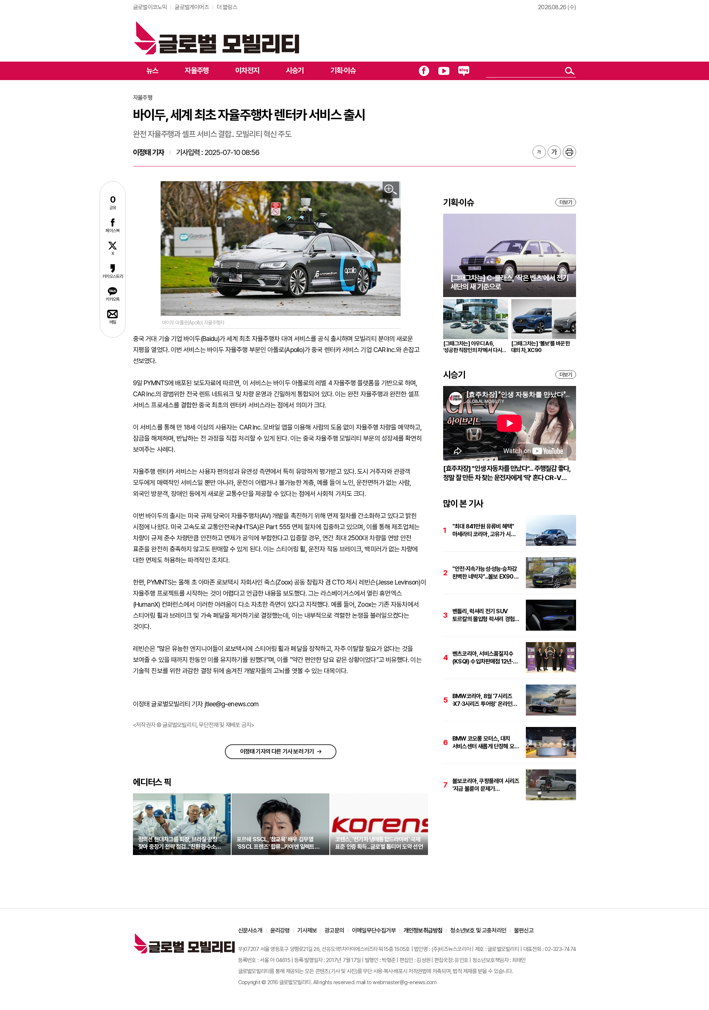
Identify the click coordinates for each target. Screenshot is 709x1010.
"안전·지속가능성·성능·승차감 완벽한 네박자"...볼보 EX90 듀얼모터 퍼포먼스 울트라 (484, 572)
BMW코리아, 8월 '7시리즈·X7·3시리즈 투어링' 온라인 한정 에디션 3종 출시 (482, 700)
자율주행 (197, 70)
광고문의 (334, 930)
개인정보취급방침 (423, 930)
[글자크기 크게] (554, 152)
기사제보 (307, 930)
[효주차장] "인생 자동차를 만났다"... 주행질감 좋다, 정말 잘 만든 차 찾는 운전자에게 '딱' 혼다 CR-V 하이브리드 (506, 473)
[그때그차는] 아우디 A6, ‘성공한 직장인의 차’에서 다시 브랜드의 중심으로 (472, 347)
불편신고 (524, 930)
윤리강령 (280, 930)
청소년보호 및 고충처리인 (478, 930)
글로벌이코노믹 (150, 7)
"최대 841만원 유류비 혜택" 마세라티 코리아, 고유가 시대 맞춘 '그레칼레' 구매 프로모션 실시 (484, 530)
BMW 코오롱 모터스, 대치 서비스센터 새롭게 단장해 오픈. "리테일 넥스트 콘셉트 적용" (486, 742)
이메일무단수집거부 (374, 930)
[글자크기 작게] (539, 152)
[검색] (569, 70)
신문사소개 (250, 930)
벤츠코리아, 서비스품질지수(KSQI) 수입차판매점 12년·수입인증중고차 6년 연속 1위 (484, 657)
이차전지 (247, 70)
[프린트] (569, 152)
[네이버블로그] (463, 70)
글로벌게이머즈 (192, 7)
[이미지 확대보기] (391, 190)
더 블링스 (227, 7)
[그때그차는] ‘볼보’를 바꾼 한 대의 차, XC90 (540, 347)
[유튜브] (444, 70)
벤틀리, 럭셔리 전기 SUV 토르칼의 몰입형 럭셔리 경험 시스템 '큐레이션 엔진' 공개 (483, 615)
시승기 (295, 70)
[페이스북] (424, 70)
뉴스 (152, 70)
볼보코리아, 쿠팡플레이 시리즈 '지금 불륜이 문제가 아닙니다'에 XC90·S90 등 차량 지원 (485, 785)
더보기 (565, 202)
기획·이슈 (343, 70)
